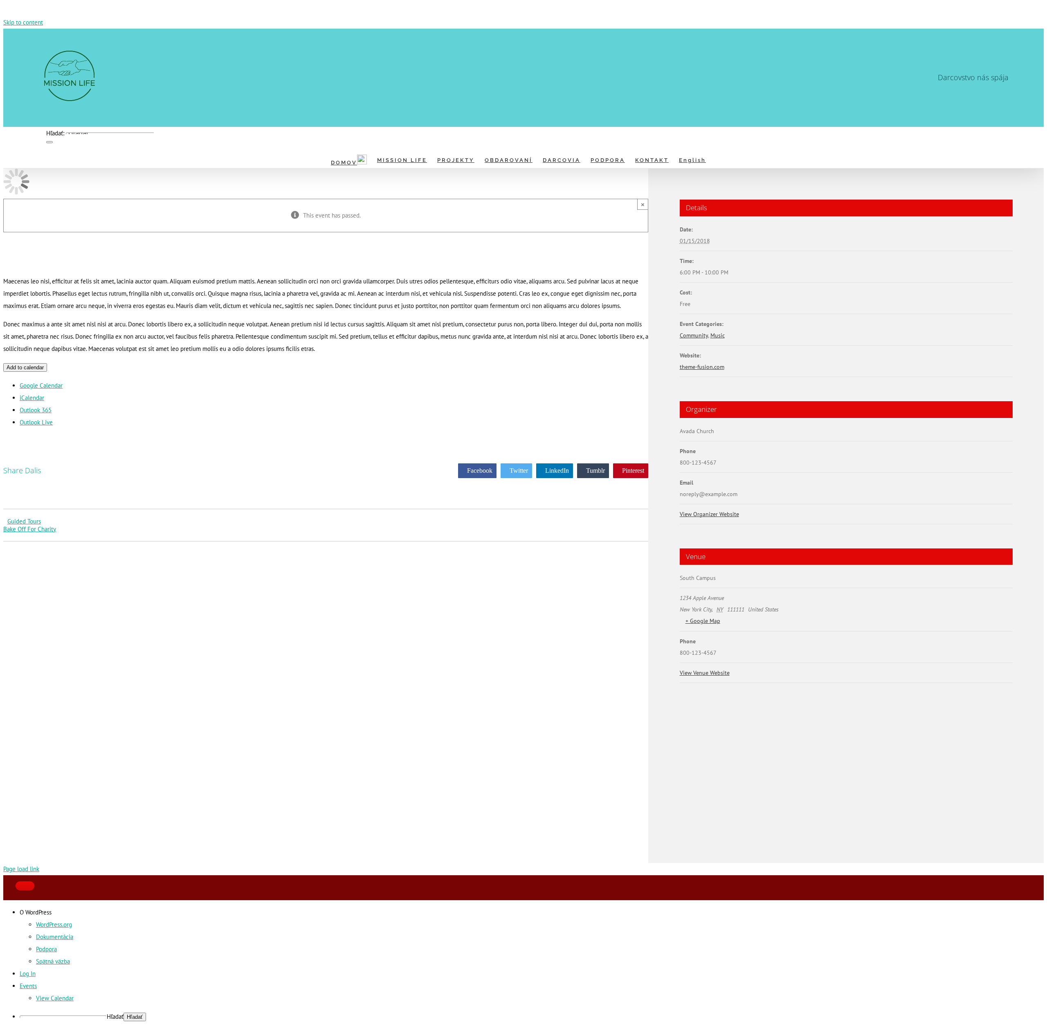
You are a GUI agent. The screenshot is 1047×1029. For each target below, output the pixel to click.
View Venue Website (705, 672)
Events (28, 986)
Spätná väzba (53, 961)
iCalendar (32, 398)
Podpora (46, 949)
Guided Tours (24, 521)
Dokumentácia (54, 937)
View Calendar (55, 998)
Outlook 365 (36, 410)
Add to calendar (25, 367)
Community (694, 335)
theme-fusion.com (702, 367)
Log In (28, 973)
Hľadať (115, 1016)
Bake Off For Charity (29, 529)
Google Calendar (41, 385)
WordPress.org (54, 924)
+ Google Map (702, 621)
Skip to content (23, 22)
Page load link (21, 869)
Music (717, 335)
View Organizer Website (709, 514)
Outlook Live (36, 422)
